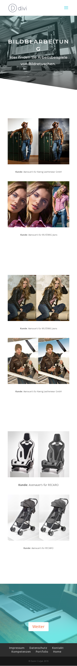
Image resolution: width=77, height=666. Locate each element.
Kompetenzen (21, 651)
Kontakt (58, 648)
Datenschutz (38, 648)
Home (57, 651)
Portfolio (42, 651)
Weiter (38, 626)
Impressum (16, 648)
